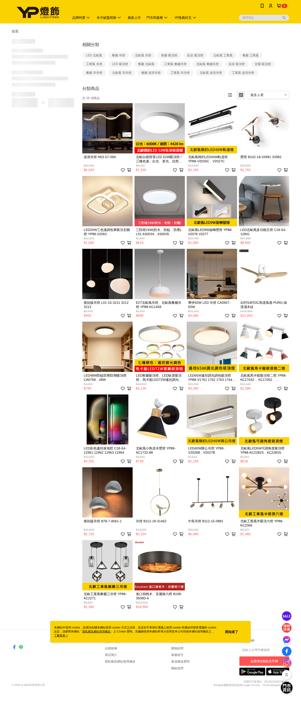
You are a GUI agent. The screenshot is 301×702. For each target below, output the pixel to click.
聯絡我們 (177, 668)
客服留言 (177, 655)
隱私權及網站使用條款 (120, 661)
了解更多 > (61, 635)
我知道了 (231, 632)
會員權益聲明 (180, 661)
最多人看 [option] (257, 95)
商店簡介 (111, 655)
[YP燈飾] (38, 12)
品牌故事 (111, 648)
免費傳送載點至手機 (264, 661)
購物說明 (177, 648)
